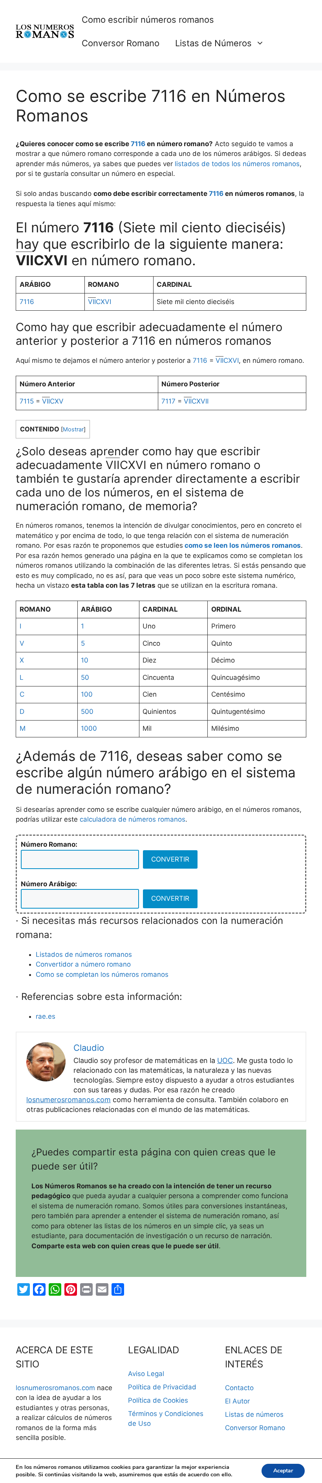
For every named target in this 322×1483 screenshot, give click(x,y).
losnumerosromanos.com (68, 1100)
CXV (53, 401)
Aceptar (283, 1470)
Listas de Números (213, 43)
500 (87, 711)
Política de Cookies (158, 1400)
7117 (168, 401)
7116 (138, 144)
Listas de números (254, 1414)
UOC (225, 1060)
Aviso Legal (146, 1374)
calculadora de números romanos (132, 819)
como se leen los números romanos (243, 545)
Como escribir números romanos (148, 19)
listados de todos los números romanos (237, 164)
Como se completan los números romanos (102, 974)
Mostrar (73, 429)
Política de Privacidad (162, 1387)
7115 (27, 401)
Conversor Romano (120, 43)
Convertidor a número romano (83, 964)
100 (87, 694)
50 (85, 677)
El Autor (237, 1401)
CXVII (196, 401)
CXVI (99, 302)
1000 (89, 728)
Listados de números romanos (84, 954)
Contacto (239, 1388)
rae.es (45, 1016)
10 (84, 660)
